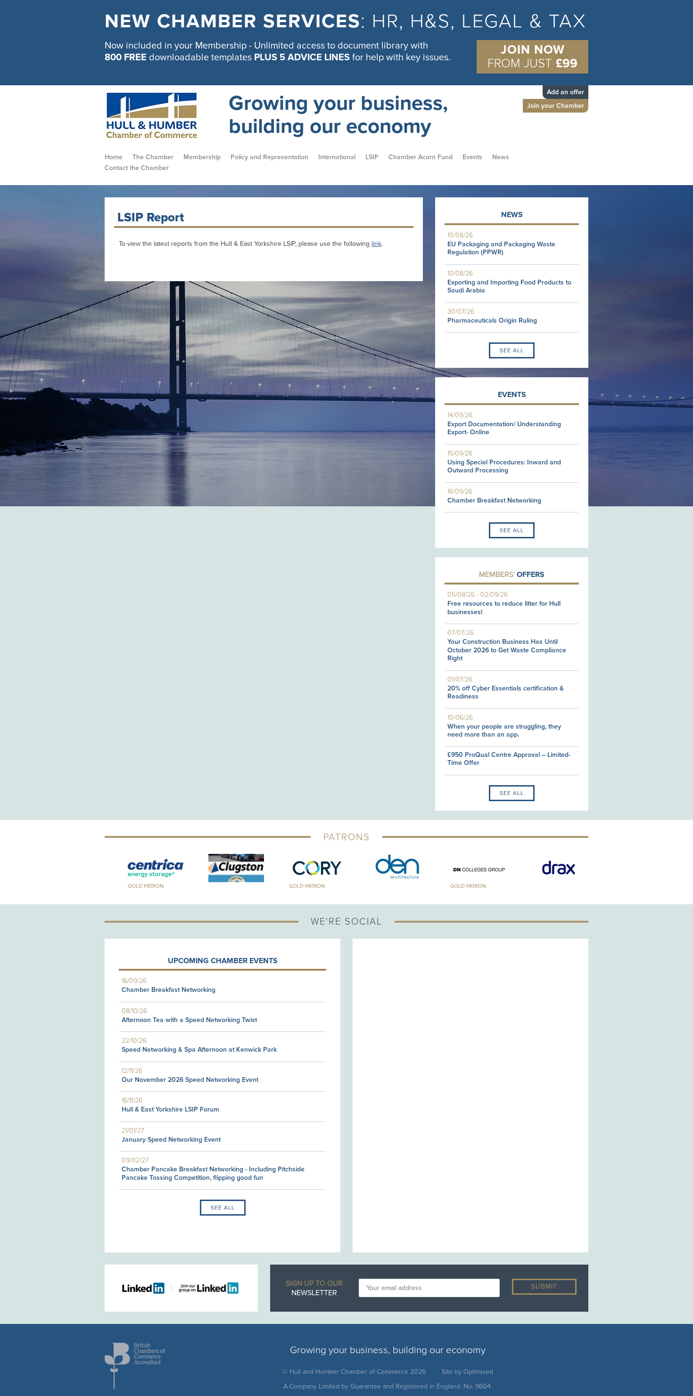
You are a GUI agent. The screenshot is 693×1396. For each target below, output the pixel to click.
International (336, 157)
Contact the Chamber (137, 168)
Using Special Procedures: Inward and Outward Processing (504, 466)
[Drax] (548, 868)
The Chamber (152, 157)
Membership (202, 157)
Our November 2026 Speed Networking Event (190, 1080)
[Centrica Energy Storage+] (145, 868)
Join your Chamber (555, 106)
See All (512, 350)
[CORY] (306, 868)
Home (114, 157)
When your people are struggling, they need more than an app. (504, 730)
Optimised (478, 1372)
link (376, 244)
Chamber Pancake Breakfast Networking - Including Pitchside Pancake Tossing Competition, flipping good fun (213, 1173)
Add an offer (565, 92)
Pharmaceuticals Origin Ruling (492, 321)
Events (472, 157)
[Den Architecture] (386, 868)
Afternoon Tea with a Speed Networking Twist (189, 1020)
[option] (346, 40)
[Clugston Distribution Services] (225, 868)
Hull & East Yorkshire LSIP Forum (170, 1109)
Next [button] (595, 872)
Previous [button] (97, 872)
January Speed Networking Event (171, 1140)
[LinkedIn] (147, 1287)
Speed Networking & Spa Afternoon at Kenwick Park (199, 1050)
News (500, 157)
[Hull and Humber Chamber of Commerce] (160, 116)
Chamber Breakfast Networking (494, 500)
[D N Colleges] (467, 868)
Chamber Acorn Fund (420, 157)
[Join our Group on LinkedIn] (206, 1287)
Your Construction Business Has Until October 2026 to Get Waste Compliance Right (506, 650)
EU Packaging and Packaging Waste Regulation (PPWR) (501, 248)
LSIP (372, 157)
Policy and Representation (269, 157)
